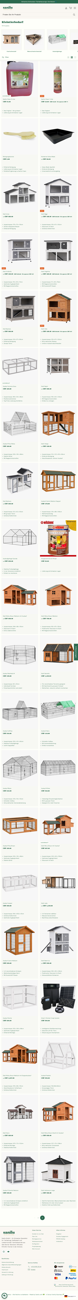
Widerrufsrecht (6, 1267)
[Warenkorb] (70, 8)
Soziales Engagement (62, 1236)
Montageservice (36, 1239)
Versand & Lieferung (7, 1272)
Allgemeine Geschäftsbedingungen (11, 1264)
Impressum (5, 1269)
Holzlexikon (59, 1241)
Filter (7, 57)
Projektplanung (36, 1246)
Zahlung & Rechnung (7, 1274)
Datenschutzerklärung (8, 1262)
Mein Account (36, 1249)
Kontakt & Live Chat (38, 1234)
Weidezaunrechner (37, 1241)
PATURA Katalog (60, 1239)
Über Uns (34, 1236)
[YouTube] (8, 1252)
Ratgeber (58, 1234)
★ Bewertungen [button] (76, 652)
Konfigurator (35, 1244)
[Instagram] (4, 1252)
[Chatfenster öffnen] (4, 1296)
